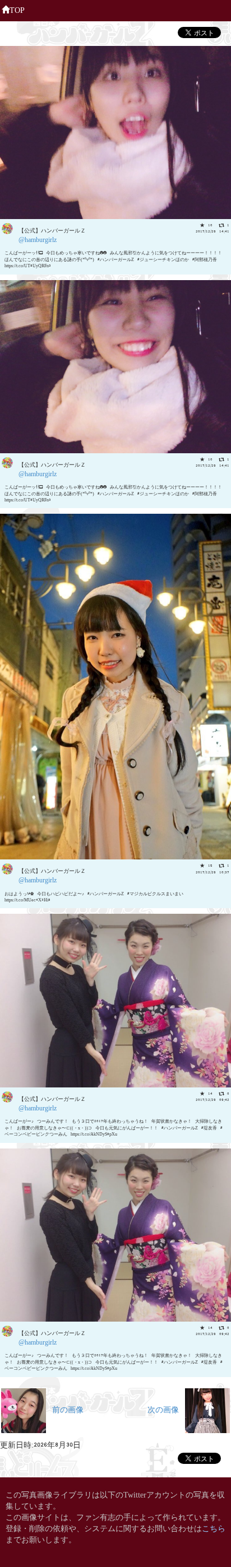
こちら (213, 1527)
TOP (17, 9)
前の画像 (65, 1408)
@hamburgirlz (38, 239)
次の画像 (166, 1408)
